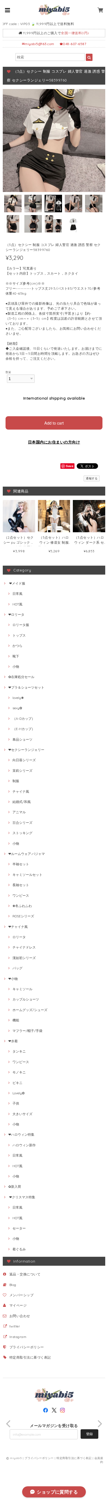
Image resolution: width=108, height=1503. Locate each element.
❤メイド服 (16, 583)
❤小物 (13, 979)
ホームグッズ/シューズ (29, 1010)
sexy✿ (17, 708)
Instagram (17, 1337)
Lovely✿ (18, 1093)
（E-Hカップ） (23, 729)
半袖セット (20, 864)
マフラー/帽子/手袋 (27, 1031)
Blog (12, 1285)
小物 (15, 666)
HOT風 (17, 604)
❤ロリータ (16, 614)
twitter (14, 1326)
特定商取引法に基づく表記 (30, 1357)
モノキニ (19, 1072)
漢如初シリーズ (24, 958)
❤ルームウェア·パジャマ (26, 854)
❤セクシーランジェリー (26, 750)
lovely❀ (18, 698)
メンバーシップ (21, 1295)
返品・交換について (24, 1274)
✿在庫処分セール (21, 677)
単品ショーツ (22, 739)
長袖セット (20, 885)
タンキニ (19, 1051)
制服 (15, 781)
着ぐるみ (19, 1249)
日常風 (17, 594)
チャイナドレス (24, 947)
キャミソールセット (27, 875)
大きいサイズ (22, 1114)
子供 (15, 1103)
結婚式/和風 (21, 802)
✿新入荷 (14, 1186)
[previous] (9, 1424)
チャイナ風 (20, 791)
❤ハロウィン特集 (21, 1134)
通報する (91, 478)
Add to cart (54, 423)
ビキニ (17, 1083)
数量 (8, 372)
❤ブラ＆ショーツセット (26, 687)
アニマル (19, 812)
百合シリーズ (22, 823)
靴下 (15, 656)
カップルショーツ (25, 999)
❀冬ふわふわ (22, 906)
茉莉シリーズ (22, 770)
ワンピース (20, 895)
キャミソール (22, 989)
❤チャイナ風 (18, 927)
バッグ (17, 968)
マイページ (18, 1305)
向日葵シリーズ (24, 760)
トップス (19, 635)
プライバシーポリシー (26, 1347)
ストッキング (22, 833)
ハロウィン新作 (24, 1145)
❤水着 (13, 1041)
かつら (17, 646)
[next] (99, 1424)
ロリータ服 (20, 625)
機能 (15, 1020)
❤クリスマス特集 (21, 1197)
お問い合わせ (19, 1316)
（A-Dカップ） (23, 718)
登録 (89, 1434)
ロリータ (19, 937)
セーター (19, 1228)
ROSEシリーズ (23, 916)
